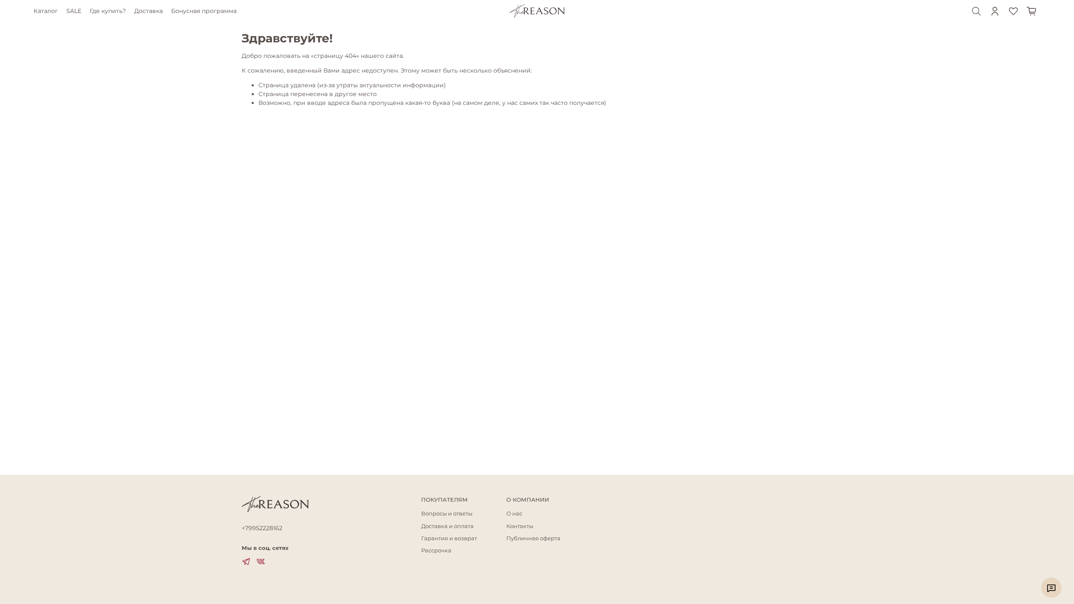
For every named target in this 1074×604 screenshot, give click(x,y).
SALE (73, 11)
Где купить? (108, 11)
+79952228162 (262, 528)
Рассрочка (436, 550)
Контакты (519, 526)
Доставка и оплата (447, 526)
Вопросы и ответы (446, 513)
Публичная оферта (533, 538)
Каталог (46, 11)
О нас (514, 513)
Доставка (148, 11)
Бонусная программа (204, 11)
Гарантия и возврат (449, 538)
